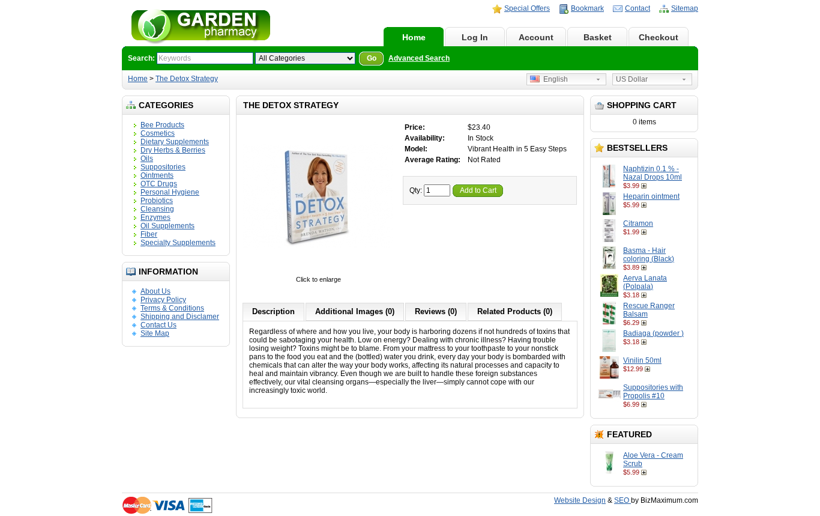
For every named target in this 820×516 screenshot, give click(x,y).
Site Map (154, 333)
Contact (637, 8)
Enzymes (155, 217)
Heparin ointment (651, 196)
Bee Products (162, 125)
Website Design (580, 500)
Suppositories (162, 167)
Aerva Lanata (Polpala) (645, 282)
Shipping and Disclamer (179, 316)
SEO (622, 500)
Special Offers (527, 8)
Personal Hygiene (169, 192)
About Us (155, 291)
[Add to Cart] (645, 185)
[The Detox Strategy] (318, 271)
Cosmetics (157, 133)
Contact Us (158, 325)
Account (536, 37)
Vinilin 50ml (642, 360)
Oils (146, 158)
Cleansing (157, 209)
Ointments (156, 175)
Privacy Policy (163, 300)
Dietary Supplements (174, 142)
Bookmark (587, 8)
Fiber (148, 234)
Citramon (638, 223)
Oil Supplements (167, 226)
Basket (597, 37)
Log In (475, 37)
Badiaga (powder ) (653, 333)
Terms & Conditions (172, 308)
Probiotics (156, 200)
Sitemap (684, 8)
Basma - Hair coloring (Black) (648, 254)
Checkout (658, 37)
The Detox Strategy (186, 78)
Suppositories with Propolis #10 (653, 391)
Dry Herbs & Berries (172, 150)
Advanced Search (419, 58)
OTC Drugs (158, 184)
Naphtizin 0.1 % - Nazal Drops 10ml (652, 173)
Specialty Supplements (178, 242)
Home (414, 37)
